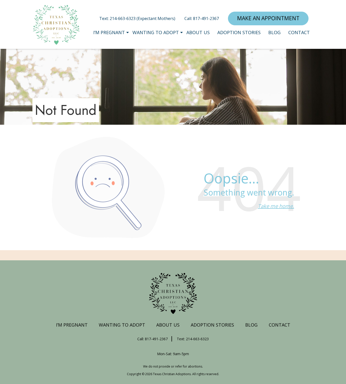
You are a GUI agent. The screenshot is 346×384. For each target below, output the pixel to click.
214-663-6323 (123, 18)
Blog (274, 32)
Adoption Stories (239, 32)
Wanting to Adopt (155, 32)
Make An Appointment (268, 18)
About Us (198, 32)
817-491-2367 (206, 18)
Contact (299, 32)
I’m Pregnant (109, 32)
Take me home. (276, 206)
